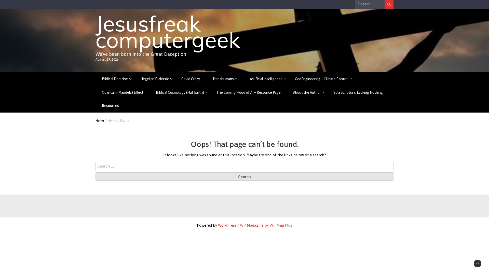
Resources (110, 105)
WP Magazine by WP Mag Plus (266, 225)
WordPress (227, 225)
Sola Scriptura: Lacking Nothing (358, 92)
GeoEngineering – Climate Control (321, 78)
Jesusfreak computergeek (168, 31)
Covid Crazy (190, 78)
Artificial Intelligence (266, 78)
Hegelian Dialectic (154, 78)
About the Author (307, 92)
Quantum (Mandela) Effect (122, 92)
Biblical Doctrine (115, 78)
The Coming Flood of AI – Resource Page (248, 92)
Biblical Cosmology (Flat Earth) (180, 92)
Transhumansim (224, 78)
